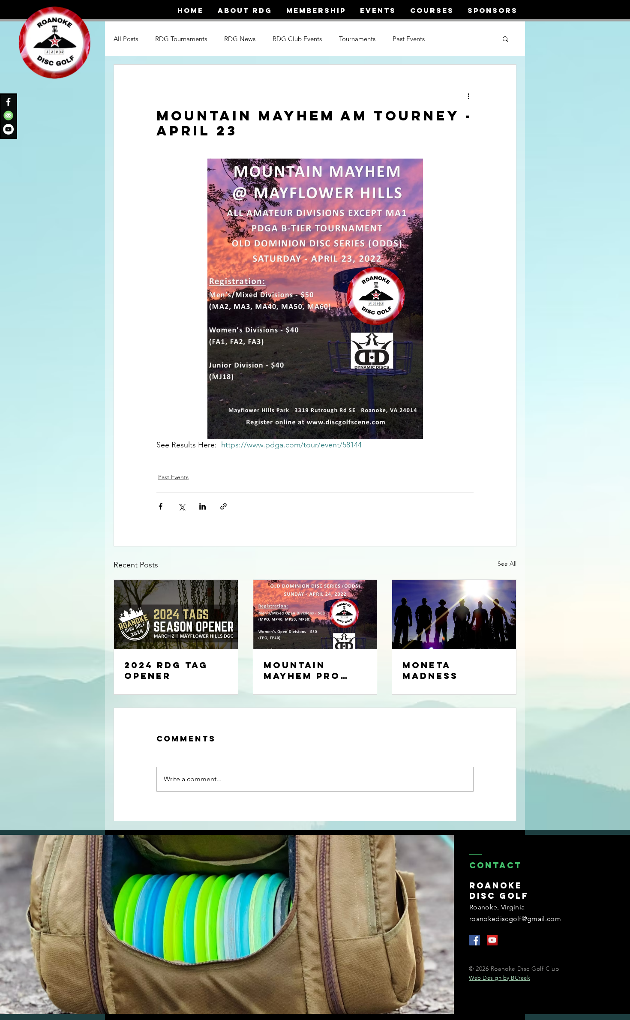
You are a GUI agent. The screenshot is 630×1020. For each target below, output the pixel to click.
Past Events (409, 39)
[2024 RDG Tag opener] (176, 614)
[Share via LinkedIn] (202, 506)
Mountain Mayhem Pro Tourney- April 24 (312, 670)
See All (507, 563)
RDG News (239, 39)
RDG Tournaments (181, 39)
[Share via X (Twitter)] (181, 506)
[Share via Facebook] (160, 506)
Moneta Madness (430, 670)
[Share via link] (223, 506)
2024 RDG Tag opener (166, 670)
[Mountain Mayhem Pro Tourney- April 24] (315, 614)
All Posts (126, 39)
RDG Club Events (297, 39)
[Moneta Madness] (454, 614)
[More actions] (468, 95)
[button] (505, 38)
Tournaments (357, 39)
